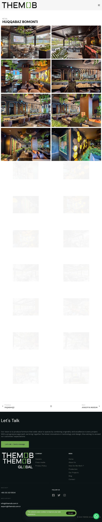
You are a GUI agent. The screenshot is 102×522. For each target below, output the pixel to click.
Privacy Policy (41, 466)
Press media (40, 462)
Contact (72, 479)
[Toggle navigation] (83, 5)
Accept (70, 513)
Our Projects (74, 472)
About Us (72, 462)
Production (73, 469)
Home (71, 459)
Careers (38, 459)
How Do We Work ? (76, 466)
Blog (70, 476)
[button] (96, 516)
